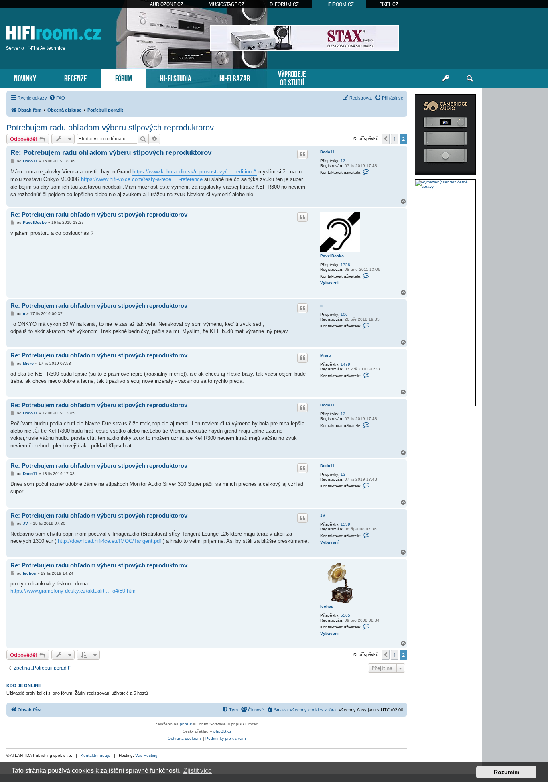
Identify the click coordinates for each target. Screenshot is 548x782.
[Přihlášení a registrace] (446, 79)
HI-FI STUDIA (175, 77)
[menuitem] (57, 98)
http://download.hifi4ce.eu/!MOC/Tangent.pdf (109, 541)
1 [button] (394, 138)
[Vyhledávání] (470, 79)
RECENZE (75, 77)
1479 (345, 364)
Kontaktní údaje (95, 755)
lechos (326, 606)
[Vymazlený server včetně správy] (445, 184)
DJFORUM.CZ (284, 4)
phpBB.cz (222, 731)
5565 (345, 615)
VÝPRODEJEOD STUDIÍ (292, 77)
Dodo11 (327, 152)
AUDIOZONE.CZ (166, 4)
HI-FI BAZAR (234, 77)
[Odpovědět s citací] (302, 154)
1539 (345, 524)
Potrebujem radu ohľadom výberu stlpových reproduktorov (110, 127)
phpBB (186, 724)
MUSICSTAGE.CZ (226, 4)
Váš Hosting (146, 755)
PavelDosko (332, 256)
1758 (345, 264)
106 (344, 314)
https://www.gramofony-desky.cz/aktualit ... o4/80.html (73, 591)
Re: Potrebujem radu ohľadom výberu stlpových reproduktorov (110, 152)
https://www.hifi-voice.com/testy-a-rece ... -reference (142, 179)
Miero (325, 355)
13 (343, 160)
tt (321, 305)
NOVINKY (25, 77)
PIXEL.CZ (388, 4)
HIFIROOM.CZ (339, 4)
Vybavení (329, 282)
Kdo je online (23, 685)
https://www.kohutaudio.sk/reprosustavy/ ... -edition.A (194, 172)
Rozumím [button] (506, 772)
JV (322, 515)
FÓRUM (123, 77)
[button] (386, 139)
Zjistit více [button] (197, 770)
